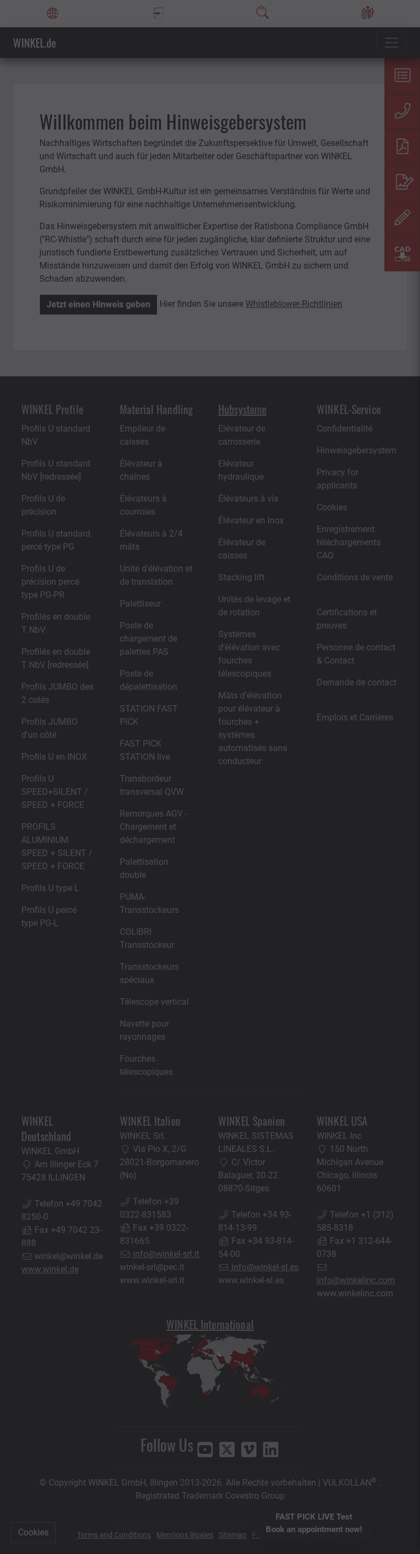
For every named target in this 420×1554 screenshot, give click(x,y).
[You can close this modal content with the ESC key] (210, 777)
